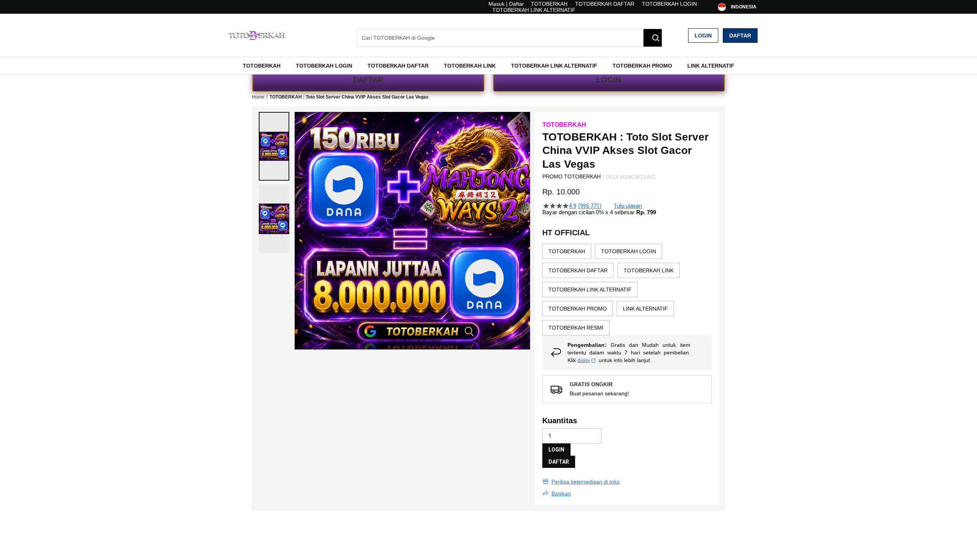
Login (703, 35)
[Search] (652, 38)
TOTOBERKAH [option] (566, 251)
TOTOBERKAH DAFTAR (604, 4)
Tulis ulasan (628, 206)
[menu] (488, 65)
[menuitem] (262, 65)
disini (583, 360)
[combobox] (509, 38)
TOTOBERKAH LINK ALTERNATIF (534, 10)
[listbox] (627, 289)
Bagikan (561, 493)
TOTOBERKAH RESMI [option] (575, 328)
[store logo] (257, 35)
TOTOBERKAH (549, 4)
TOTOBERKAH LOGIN (669, 4)
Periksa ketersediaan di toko (585, 482)
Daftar (740, 35)
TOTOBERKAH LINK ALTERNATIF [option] (590, 289)
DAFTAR (368, 80)
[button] (274, 146)
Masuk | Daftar (506, 4)
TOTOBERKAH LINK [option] (649, 270)
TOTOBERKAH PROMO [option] (577, 309)
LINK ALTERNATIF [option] (645, 309)
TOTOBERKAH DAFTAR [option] (578, 270)
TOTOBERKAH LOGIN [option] (628, 251)
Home (258, 97)
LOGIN (609, 80)
